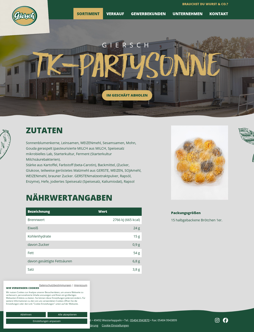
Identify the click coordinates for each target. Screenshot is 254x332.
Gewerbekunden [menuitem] (148, 13)
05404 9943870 (139, 320)
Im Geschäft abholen (127, 95)
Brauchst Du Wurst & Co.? (205, 4)
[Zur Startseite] (24, 17)
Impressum (80, 285)
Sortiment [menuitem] (88, 13)
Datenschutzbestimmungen (55, 285)
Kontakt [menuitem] (218, 13)
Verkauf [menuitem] (115, 13)
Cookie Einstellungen (115, 325)
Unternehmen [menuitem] (188, 13)
